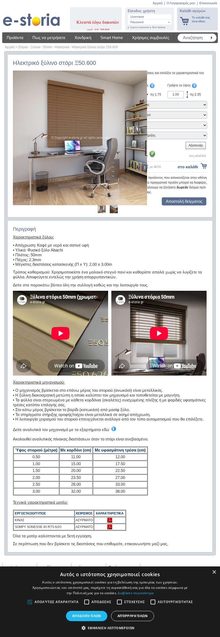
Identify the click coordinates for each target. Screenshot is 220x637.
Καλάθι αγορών (193, 11)
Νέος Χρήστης (159, 27)
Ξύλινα (35, 47)
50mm (47, 47)
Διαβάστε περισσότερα (135, 593)
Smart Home (111, 37)
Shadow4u (31, 16)
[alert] (110, 601)
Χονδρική (83, 37)
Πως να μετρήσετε (48, 37)
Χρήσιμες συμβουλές (150, 37)
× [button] (214, 572)
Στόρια (23, 47)
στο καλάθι (188, 166)
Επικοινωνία (208, 3)
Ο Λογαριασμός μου (181, 3)
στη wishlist (197, 156)
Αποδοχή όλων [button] (86, 616)
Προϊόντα (15, 37)
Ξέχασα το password (139, 27)
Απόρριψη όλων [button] (133, 616)
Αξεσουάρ (196, 145)
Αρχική (158, 3)
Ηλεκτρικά (62, 47)
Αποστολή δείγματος (184, 201)
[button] (110, 628)
